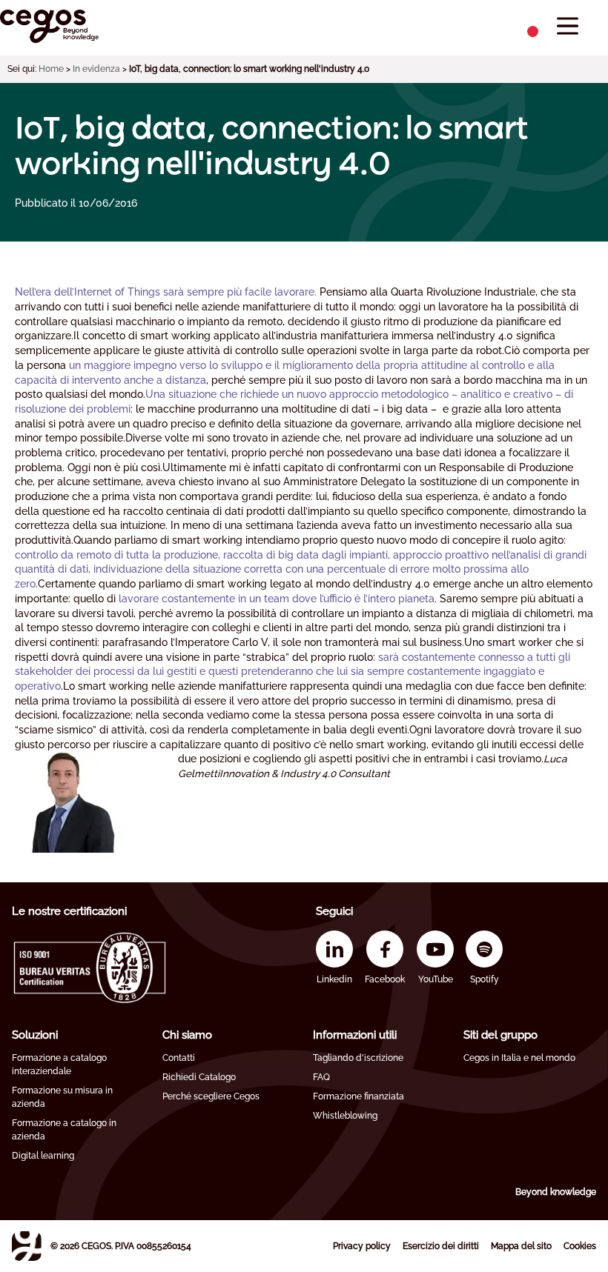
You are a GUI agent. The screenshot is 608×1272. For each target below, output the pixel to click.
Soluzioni (35, 1035)
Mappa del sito (521, 1246)
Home (51, 69)
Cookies (580, 1246)
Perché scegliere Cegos (211, 1096)
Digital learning (43, 1156)
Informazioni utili (355, 1035)
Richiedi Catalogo (199, 1077)
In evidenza (96, 69)
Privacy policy (362, 1246)
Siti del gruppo (500, 1035)
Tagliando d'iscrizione (358, 1058)
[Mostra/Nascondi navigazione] (567, 26)
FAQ (321, 1077)
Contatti (178, 1058)
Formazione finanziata (358, 1096)
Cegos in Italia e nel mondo (519, 1058)
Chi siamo (187, 1035)
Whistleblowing (345, 1115)
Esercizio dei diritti (441, 1246)
